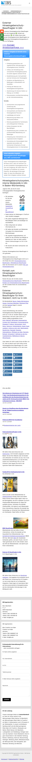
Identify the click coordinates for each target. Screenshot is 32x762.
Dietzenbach (13, 322)
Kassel (24, 326)
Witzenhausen (6, 338)
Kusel (27, 326)
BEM (15, 538)
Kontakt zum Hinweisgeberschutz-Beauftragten (16, 282)
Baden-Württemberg (23, 301)
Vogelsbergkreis (7, 336)
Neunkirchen (6, 330)
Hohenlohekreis (17, 326)
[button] (29, 3)
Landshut (5, 328)
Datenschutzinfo (13, 759)
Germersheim (18, 324)
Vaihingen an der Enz (21, 334)
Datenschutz (6, 454)
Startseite (6, 11)
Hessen (5, 303)
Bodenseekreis (23, 320)
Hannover (9, 326)
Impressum (4, 759)
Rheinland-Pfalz (23, 303)
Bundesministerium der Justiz (12, 425)
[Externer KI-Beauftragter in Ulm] (10, 571)
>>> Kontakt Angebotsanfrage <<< (13, 46)
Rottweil (5, 334)
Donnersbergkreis (23, 322)
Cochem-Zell (6, 322)
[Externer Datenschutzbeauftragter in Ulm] (10, 448)
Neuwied (18, 330)
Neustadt (12, 330)
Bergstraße (15, 320)
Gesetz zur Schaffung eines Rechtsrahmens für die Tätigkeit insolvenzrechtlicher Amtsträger (15, 410)
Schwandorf (11, 334)
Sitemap (21, 759)
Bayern (15, 301)
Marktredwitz (24, 328)
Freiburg (11, 324)
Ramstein (25, 332)
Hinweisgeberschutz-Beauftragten (12, 281)
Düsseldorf (6, 324)
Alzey (4, 320)
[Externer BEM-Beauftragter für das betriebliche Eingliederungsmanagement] (20, 528)
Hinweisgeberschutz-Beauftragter (11, 12)
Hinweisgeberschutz (16, 11)
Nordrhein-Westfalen (13, 303)
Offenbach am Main (17, 332)
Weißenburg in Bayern (18, 336)
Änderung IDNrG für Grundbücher (12, 420)
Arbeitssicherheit (7, 496)
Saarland (9, 305)
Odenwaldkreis (7, 332)
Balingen (8, 320)
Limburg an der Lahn (14, 328)
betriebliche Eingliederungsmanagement (14, 536)
